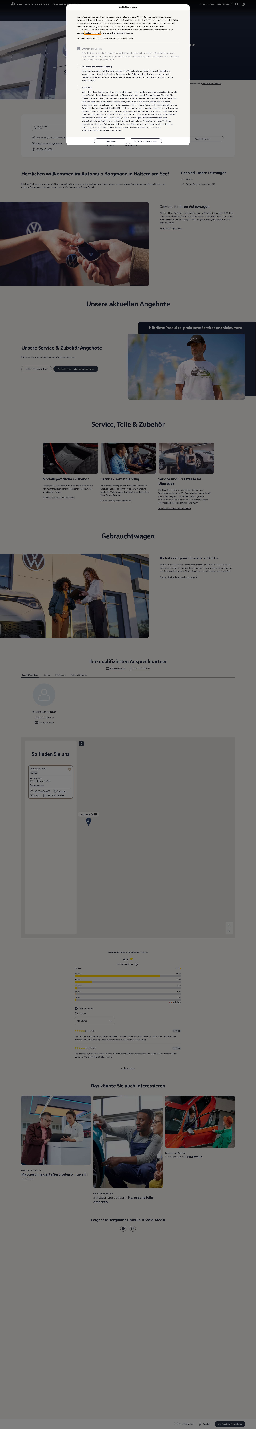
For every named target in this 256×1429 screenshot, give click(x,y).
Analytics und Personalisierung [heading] (97, 66)
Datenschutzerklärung (122, 32)
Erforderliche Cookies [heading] (92, 48)
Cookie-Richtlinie (92, 32)
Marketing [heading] (87, 87)
